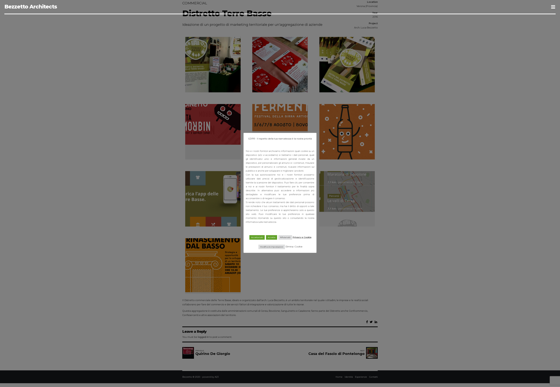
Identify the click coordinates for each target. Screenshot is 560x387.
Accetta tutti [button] (257, 237)
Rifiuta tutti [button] (285, 237)
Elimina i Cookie (294, 246)
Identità (493, 6)
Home (473, 6)
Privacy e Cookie (302, 237)
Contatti (540, 6)
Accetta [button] (271, 237)
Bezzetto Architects (30, 6)
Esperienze (517, 6)
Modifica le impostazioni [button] (271, 247)
